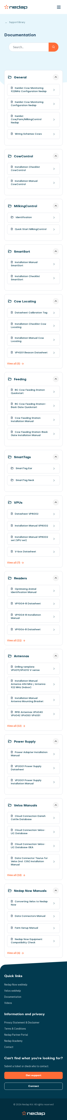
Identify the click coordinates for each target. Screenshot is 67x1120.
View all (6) (13, 953)
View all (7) (13, 562)
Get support (33, 1075)
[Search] (53, 47)
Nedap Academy (13, 1041)
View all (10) (14, 875)
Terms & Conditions (15, 1028)
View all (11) (14, 640)
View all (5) (13, 363)
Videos (8, 1003)
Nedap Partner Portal (16, 1034)
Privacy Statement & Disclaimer (21, 1022)
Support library (17, 22)
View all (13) (14, 725)
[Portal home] (15, 7)
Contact (8, 1047)
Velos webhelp (12, 990)
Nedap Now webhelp (15, 984)
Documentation (12, 996)
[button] (59, 7)
